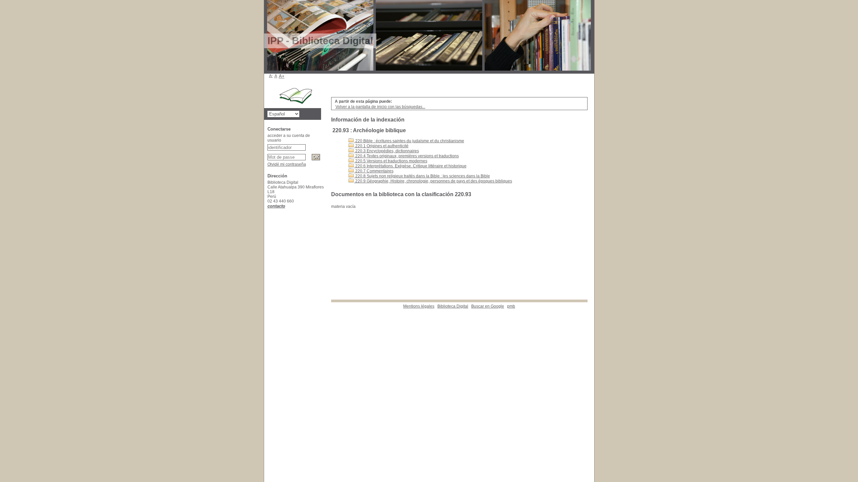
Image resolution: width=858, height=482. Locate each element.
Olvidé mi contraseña (286, 164)
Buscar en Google (487, 306)
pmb (511, 306)
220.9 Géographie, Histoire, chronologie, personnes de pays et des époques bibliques (433, 181)
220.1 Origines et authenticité (381, 146)
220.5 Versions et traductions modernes (390, 161)
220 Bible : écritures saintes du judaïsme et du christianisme (409, 141)
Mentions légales (418, 306)
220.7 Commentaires (373, 171)
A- (271, 76)
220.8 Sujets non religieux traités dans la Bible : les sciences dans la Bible (422, 176)
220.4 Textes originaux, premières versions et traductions (406, 156)
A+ (282, 76)
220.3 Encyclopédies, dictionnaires (386, 151)
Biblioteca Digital (452, 306)
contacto (276, 206)
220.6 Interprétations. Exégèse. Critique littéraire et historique (410, 166)
